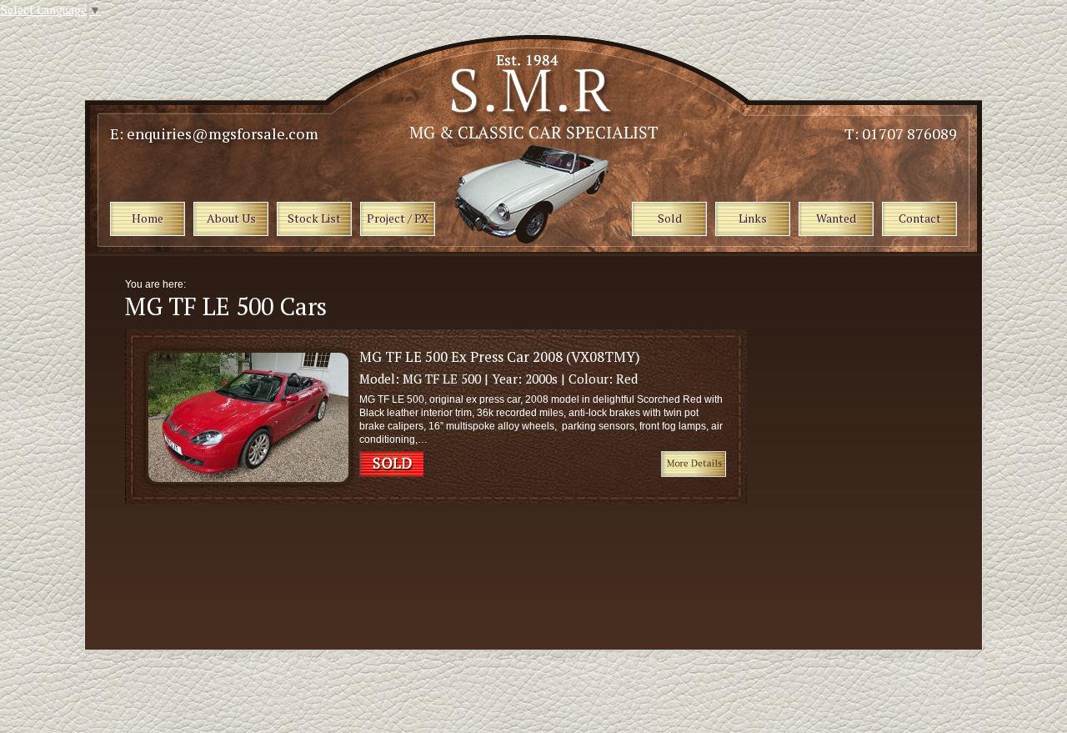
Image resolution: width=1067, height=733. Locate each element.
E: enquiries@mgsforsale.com (214, 133)
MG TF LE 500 (442, 378)
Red (627, 378)
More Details (693, 464)
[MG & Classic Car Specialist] (535, 134)
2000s (541, 378)
